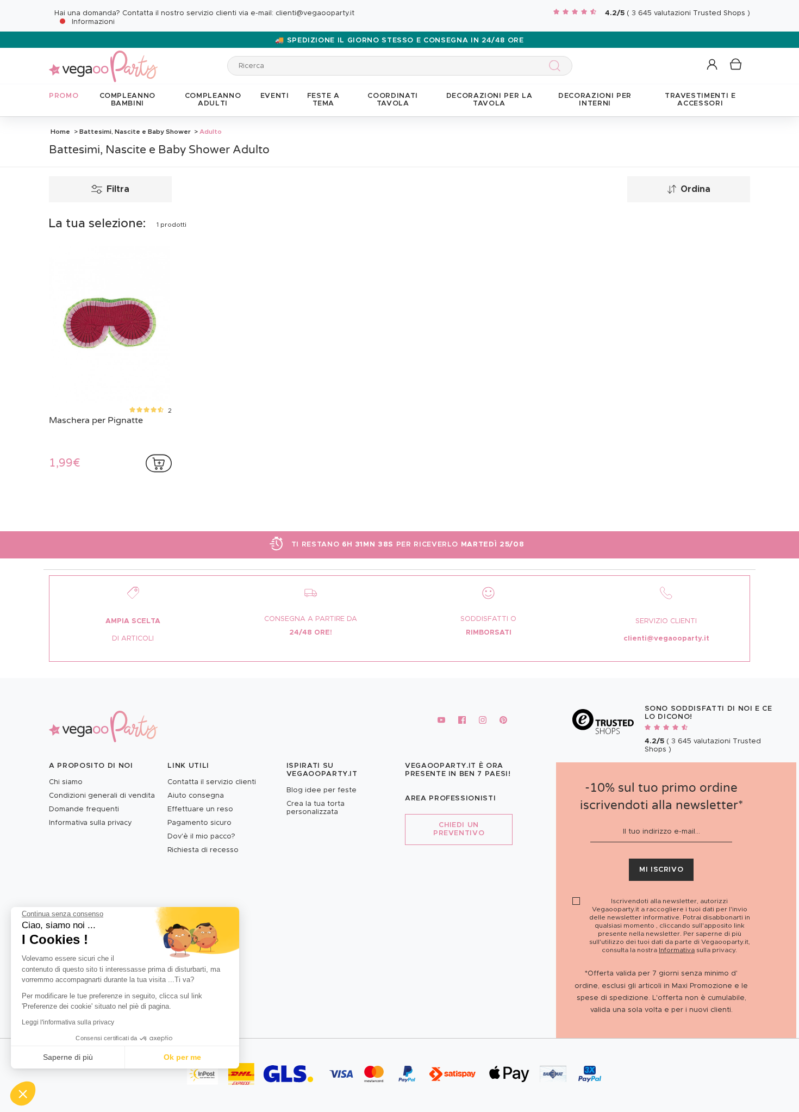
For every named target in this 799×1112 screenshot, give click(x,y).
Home (60, 131)
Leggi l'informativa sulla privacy (68, 1022)
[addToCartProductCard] (159, 463)
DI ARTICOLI (133, 638)
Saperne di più (68, 1057)
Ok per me (182, 1057)
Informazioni (93, 22)
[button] (23, 1093)
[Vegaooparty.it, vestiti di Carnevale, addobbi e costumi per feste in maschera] (103, 60)
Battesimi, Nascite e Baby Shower (135, 131)
